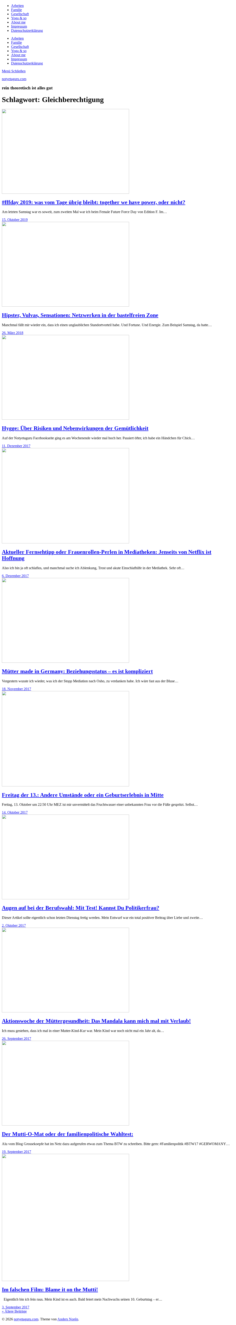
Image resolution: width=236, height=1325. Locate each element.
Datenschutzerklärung (27, 30)
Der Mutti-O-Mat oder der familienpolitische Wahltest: (67, 1134)
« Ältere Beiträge (14, 1311)
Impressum (19, 26)
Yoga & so (19, 18)
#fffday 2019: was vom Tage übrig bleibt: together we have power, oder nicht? (93, 202)
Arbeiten (17, 6)
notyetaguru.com (14, 79)
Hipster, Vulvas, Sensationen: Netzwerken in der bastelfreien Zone (80, 315)
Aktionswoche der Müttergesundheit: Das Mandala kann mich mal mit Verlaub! (96, 1021)
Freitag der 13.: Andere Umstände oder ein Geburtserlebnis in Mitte (83, 795)
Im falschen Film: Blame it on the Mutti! (50, 1290)
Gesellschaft (20, 14)
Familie (16, 10)
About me (18, 22)
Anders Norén (67, 1319)
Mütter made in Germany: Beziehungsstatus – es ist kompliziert (77, 671)
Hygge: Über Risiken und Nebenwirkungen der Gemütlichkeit (75, 428)
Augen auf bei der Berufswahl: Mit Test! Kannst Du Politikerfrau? (80, 908)
